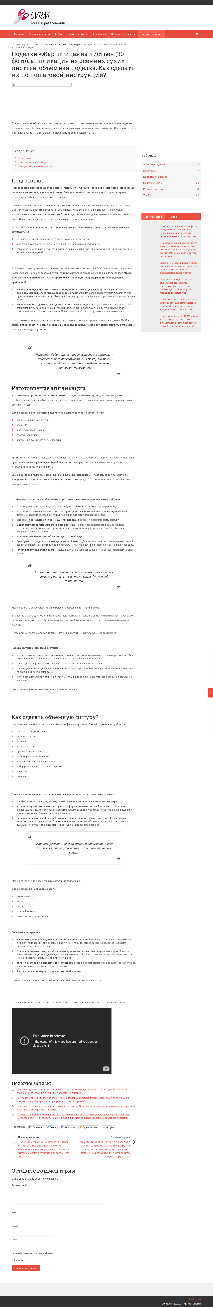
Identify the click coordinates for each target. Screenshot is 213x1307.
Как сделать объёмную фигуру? (34, 166)
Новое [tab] (173, 216)
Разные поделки (39, 34)
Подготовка (23, 158)
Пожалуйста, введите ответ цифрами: (33, 1252)
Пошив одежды (77, 34)
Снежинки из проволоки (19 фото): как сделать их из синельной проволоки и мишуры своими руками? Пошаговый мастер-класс (178, 231)
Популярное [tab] (153, 216)
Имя (14, 1212)
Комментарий (19, 1184)
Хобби (58, 34)
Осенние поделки (151, 34)
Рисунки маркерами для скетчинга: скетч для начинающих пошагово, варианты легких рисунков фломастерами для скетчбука (179, 267)
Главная (19, 34)
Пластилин (99, 34)
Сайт (14, 1239)
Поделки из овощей (123, 34)
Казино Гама (195, 1299)
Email (15, 1225)
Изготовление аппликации (31, 162)
